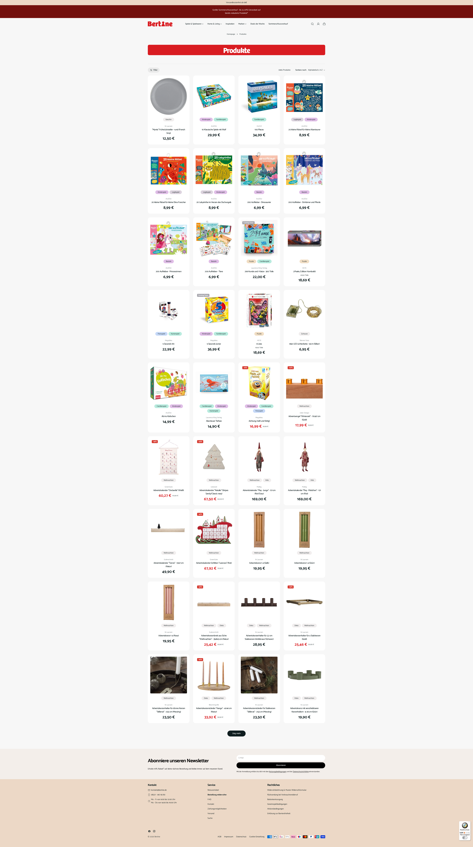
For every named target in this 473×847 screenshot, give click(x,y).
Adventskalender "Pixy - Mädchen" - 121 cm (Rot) (304, 492)
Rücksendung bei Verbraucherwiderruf (282, 794)
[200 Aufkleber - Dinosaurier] (259, 169)
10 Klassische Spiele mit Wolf (214, 130)
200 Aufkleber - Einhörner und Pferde (304, 202)
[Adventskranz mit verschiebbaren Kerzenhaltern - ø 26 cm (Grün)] (304, 675)
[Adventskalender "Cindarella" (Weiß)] (168, 457)
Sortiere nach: (301, 70)
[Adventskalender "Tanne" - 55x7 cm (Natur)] (168, 529)
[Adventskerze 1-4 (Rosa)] (168, 602)
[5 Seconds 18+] (168, 310)
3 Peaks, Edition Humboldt (304, 271)
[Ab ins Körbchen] (168, 383)
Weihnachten (304, 406)
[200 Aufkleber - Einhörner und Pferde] (304, 169)
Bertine (157, 836)
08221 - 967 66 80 (158, 794)
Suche (210, 818)
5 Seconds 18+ (169, 344)
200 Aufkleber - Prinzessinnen (168, 271)
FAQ (209, 799)
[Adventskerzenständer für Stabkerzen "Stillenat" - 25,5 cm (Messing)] (259, 675)
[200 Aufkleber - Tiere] (214, 238)
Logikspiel (297, 119)
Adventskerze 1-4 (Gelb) (259, 563)
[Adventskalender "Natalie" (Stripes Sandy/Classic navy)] (214, 457)
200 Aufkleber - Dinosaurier (259, 202)
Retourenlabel (213, 790)
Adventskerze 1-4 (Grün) (304, 563)
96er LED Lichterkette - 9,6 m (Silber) (304, 344)
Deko (222, 625)
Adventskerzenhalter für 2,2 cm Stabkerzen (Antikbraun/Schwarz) (259, 637)
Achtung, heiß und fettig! (259, 421)
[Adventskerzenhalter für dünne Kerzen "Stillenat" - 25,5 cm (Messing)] (168, 675)
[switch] (464, 837)
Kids (267, 480)
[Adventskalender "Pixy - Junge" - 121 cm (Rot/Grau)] (259, 457)
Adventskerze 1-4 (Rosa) (168, 636)
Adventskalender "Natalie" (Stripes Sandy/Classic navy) (213, 492)
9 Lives (259, 344)
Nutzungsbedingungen (277, 771)
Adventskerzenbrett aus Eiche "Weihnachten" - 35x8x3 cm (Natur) (213, 637)
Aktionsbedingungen (275, 808)
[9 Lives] (259, 310)
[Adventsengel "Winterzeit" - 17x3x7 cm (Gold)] (304, 383)
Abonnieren (281, 765)
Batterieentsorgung (275, 799)
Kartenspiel (175, 333)
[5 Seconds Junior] (214, 310)
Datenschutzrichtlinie (301, 771)
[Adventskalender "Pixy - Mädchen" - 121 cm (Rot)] (304, 457)
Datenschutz (241, 836)
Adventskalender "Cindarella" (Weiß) (168, 490)
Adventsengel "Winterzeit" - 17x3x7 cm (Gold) (304, 418)
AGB (219, 836)
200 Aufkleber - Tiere (214, 271)
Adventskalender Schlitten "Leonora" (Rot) (214, 563)
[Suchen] (312, 23)
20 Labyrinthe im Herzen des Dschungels (213, 202)
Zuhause (304, 333)
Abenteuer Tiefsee (214, 421)
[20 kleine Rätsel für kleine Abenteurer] (304, 96)
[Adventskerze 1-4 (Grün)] (304, 529)
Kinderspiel (206, 119)
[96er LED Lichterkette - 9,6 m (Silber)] (304, 310)
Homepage (231, 34)
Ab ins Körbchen (169, 416)
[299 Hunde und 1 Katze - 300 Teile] (259, 238)
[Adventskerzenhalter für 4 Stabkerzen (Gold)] (304, 602)
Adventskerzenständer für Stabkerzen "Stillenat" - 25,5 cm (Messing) (259, 710)
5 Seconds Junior (214, 344)
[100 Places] (259, 96)
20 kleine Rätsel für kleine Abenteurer (304, 130)
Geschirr (169, 119)
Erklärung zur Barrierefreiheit (278, 813)
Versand (211, 813)
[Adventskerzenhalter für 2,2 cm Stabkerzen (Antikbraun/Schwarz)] (259, 602)
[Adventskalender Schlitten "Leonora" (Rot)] (214, 529)
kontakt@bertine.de (159, 790)
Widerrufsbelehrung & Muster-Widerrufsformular (286, 790)
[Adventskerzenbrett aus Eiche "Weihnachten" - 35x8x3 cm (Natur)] (214, 602)
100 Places (259, 130)
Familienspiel (221, 119)
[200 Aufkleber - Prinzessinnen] (168, 238)
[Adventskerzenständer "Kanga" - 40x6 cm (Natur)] (214, 675)
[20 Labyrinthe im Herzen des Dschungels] (214, 169)
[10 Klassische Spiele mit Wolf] (214, 96)
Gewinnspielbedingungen (277, 804)
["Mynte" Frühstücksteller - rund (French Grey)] (168, 96)
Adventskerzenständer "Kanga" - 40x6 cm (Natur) (214, 710)
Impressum (228, 836)
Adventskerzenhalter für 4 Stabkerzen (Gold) (304, 637)
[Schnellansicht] (183, 83)
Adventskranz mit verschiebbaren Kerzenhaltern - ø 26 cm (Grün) (304, 710)
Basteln (259, 192)
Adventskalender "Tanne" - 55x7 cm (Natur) (169, 564)
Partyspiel (161, 333)
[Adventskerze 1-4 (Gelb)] (259, 529)
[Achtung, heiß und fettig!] (259, 383)
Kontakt (211, 804)
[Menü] (469, 822)
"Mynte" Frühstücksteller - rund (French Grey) (168, 131)
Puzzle (251, 261)
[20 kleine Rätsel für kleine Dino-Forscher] (168, 169)
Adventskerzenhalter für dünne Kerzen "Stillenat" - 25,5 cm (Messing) (168, 710)
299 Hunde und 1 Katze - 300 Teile (259, 271)
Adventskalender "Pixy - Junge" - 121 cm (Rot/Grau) (259, 492)
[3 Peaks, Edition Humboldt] (304, 238)
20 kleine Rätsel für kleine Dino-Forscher (169, 202)
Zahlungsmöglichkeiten (217, 808)
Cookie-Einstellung (256, 836)
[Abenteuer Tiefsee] (214, 383)
